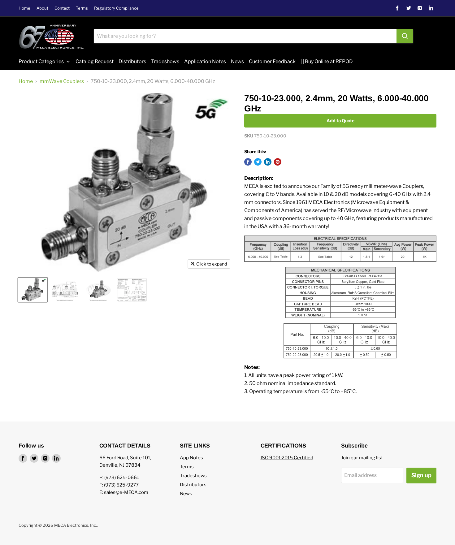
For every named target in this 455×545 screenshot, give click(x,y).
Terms (82, 8)
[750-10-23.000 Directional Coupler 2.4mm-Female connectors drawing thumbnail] (65, 290)
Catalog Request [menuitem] (95, 61)
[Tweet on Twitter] (258, 162)
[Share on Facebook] (248, 162)
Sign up (421, 475)
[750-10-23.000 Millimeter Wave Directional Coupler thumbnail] (32, 290)
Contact (62, 8)
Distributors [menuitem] (132, 61)
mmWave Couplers (62, 81)
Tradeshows (193, 475)
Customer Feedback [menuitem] (272, 61)
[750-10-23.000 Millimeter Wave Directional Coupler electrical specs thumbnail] (132, 290)
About (42, 8)
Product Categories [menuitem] (41, 61)
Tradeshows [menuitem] (165, 61)
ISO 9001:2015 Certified (287, 458)
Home (24, 8)
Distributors (193, 484)
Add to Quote (340, 120)
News (186, 493)
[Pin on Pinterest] (277, 162)
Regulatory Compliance (116, 8)
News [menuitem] (237, 61)
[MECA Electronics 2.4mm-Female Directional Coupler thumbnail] (98, 290)
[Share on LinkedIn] (267, 162)
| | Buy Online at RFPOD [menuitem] (327, 61)
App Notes (191, 458)
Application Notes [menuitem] (205, 61)
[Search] (404, 36)
